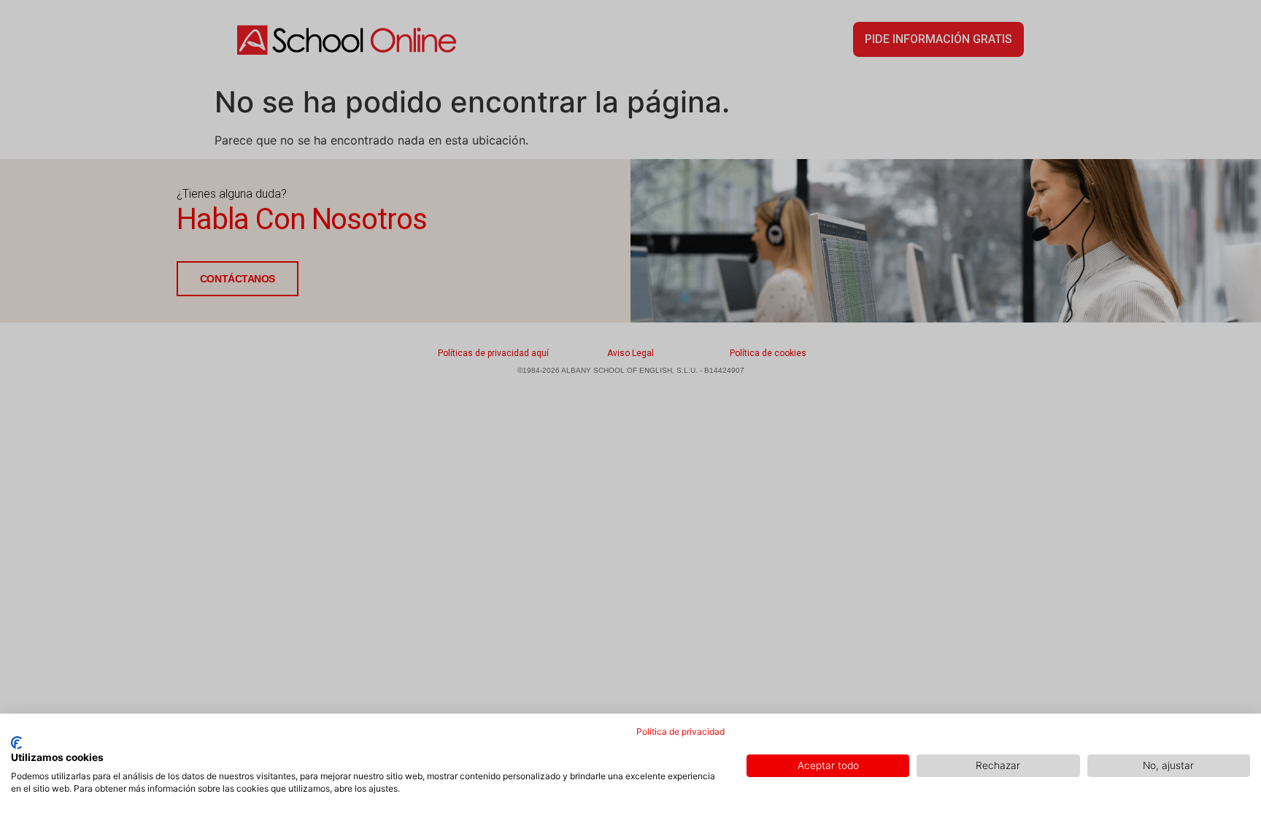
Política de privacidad (680, 731)
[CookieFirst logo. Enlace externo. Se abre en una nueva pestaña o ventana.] (16, 742)
